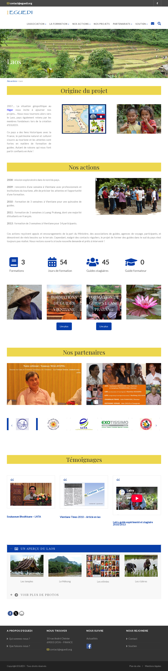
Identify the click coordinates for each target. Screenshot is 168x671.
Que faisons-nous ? (19, 645)
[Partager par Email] (21, 613)
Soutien (141, 24)
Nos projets (102, 24)
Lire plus (64, 326)
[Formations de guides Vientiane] (64, 302)
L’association (35, 24)
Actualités (92, 638)
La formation (58, 24)
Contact (132, 638)
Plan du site (134, 666)
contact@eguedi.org (60, 649)
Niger (10, 109)
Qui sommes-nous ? (19, 638)
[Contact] (152, 24)
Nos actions (81, 24)
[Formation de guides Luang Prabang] (103, 302)
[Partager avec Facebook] (10, 613)
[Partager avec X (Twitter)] (15, 613)
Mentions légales (153, 666)
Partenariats (121, 24)
